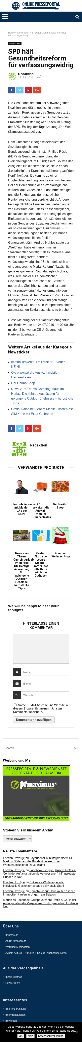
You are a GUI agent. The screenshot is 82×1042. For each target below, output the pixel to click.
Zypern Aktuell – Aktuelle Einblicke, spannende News (36, 952)
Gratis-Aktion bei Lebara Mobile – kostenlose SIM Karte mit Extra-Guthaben (40, 564)
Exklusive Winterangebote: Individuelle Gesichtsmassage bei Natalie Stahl (33, 884)
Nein (30, 1035)
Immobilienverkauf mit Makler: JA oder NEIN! (21, 509)
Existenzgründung (15, 1008)
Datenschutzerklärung (50, 1035)
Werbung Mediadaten (17, 946)
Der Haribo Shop (23, 383)
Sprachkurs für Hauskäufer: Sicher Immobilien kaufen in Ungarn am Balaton (39, 892)
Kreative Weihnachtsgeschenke (60, 555)
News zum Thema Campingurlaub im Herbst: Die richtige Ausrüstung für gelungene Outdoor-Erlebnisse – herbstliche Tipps (21, 571)
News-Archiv (12, 982)
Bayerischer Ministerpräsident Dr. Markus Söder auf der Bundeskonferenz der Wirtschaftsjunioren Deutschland (38, 861)
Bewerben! (11, 1020)
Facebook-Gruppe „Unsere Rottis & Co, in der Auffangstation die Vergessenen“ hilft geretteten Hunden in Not (40, 873)
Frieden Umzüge (14, 858)
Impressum (11, 934)
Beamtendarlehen (15, 1014)
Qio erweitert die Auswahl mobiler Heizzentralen (41, 511)
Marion (7, 899)
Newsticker (23, 32)
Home (11, 32)
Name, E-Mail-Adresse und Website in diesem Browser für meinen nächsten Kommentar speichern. (40, 708)
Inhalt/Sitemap (13, 976)
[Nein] (77, 1032)
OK (21, 1035)
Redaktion (26, 74)
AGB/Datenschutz (15, 940)
